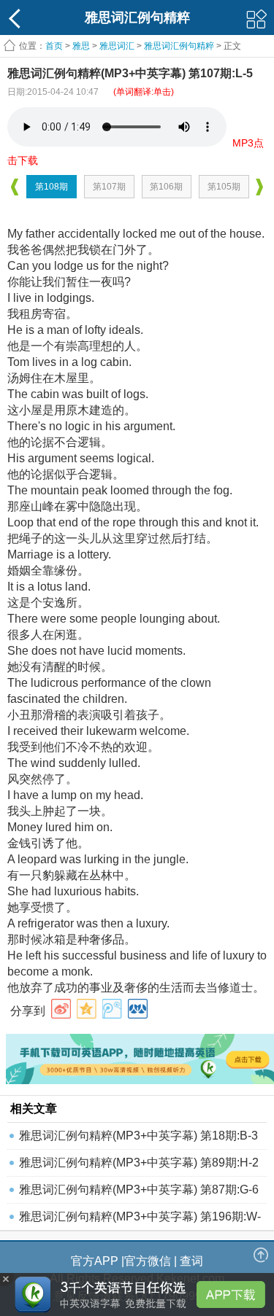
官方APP (94, 1261)
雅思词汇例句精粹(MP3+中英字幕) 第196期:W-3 (140, 1220)
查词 (191, 1261)
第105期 (224, 187)
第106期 (166, 187)
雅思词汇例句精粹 (179, 46)
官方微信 (147, 1261)
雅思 (81, 46)
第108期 (51, 187)
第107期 (109, 187)
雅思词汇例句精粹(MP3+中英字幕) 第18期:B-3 (138, 1135)
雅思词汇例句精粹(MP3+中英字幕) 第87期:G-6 (139, 1189)
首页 (54, 46)
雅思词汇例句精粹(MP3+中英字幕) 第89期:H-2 (139, 1162)
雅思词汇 (116, 46)
